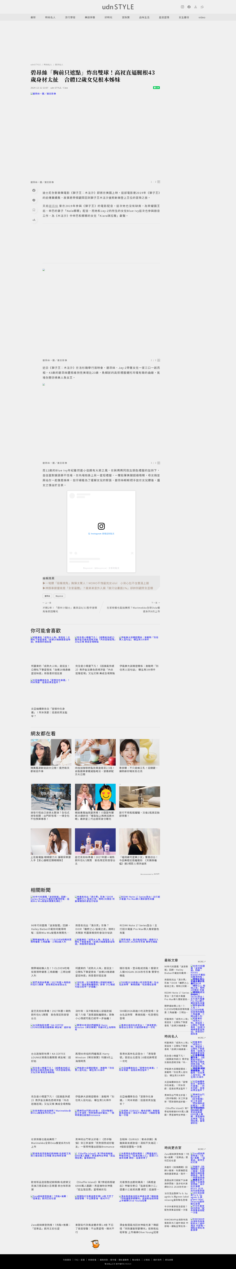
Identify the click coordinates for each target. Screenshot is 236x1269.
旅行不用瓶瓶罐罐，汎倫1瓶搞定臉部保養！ (139, 814)
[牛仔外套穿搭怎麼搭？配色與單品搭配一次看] (198, 1210)
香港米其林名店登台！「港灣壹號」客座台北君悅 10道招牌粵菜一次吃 (138, 1057)
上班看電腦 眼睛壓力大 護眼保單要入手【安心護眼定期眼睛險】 (51, 859)
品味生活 (144, 17)
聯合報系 (136, 1260)
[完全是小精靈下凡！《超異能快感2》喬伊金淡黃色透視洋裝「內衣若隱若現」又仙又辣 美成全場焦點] (95, 649)
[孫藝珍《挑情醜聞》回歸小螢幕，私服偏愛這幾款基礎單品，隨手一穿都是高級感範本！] (198, 1170)
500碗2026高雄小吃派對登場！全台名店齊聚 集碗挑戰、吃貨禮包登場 (139, 1014)
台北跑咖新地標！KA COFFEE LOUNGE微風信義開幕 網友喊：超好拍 (51, 1057)
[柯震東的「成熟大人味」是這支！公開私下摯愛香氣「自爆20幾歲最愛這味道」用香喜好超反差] (51, 649)
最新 (33, 17)
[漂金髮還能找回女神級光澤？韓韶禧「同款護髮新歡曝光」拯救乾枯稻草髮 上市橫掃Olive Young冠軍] (139, 1208)
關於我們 (157, 1260)
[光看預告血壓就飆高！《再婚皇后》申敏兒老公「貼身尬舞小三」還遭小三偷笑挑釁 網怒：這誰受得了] (139, 1166)
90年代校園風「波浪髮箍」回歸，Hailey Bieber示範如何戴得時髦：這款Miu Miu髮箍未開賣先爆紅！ (50, 930)
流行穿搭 (70, 17)
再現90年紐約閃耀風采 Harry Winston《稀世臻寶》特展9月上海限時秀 (94, 1057)
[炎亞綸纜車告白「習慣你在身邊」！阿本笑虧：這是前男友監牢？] (51, 692)
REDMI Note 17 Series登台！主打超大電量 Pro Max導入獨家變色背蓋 (139, 928)
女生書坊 (184, 17)
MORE (201, 962)
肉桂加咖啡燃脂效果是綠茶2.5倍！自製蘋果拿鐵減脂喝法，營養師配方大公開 (95, 771)
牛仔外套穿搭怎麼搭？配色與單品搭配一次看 (176, 1208)
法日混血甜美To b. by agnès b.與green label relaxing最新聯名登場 (176, 1196)
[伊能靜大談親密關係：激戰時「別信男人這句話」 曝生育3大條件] (139, 649)
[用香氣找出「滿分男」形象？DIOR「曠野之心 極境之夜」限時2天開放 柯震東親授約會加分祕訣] (95, 909)
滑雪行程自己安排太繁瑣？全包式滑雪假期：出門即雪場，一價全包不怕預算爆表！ (50, 816)
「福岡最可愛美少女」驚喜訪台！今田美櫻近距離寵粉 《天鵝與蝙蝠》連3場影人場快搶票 (138, 860)
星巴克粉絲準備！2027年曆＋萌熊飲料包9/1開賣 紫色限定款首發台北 (95, 860)
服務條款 (104, 1260)
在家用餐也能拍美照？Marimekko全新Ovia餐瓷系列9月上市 (50, 1142)
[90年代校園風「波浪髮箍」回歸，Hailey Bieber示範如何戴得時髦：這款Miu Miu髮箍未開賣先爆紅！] (51, 909)
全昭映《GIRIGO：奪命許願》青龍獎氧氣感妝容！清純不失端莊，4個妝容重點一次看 (139, 1142)
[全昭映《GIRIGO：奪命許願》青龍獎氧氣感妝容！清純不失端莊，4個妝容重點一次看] (139, 1123)
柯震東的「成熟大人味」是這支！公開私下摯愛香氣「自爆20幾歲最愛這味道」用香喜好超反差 (50, 669)
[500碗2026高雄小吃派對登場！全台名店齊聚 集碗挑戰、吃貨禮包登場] (139, 994)
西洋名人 (59, 64)
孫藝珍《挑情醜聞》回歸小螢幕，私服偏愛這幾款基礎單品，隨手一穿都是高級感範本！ (176, 1172)
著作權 (113, 1260)
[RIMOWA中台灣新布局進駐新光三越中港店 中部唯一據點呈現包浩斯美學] (198, 1223)
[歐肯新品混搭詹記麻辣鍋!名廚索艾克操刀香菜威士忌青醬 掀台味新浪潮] (51, 1166)
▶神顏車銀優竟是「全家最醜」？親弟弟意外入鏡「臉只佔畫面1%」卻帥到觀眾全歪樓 (98, 588)
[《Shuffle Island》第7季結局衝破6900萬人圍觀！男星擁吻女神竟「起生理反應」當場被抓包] (95, 1166)
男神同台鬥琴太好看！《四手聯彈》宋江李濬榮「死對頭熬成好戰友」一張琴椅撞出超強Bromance (94, 1142)
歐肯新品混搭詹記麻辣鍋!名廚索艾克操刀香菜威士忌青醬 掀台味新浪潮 (51, 1185)
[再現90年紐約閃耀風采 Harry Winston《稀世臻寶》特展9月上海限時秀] (95, 1037)
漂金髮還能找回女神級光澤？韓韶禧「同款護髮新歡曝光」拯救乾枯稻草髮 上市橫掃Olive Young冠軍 (139, 1228)
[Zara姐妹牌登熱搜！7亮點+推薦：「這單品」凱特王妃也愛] (51, 1208)
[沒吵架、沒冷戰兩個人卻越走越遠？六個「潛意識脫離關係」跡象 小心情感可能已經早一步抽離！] (95, 994)
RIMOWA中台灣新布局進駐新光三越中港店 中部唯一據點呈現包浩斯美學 (176, 1224)
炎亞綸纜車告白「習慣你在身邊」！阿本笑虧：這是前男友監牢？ (49, 712)
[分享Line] (34, 200)
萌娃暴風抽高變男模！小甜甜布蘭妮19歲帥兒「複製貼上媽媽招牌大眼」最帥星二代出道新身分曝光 (94, 816)
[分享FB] (34, 190)
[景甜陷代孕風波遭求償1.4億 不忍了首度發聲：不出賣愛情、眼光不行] (95, 1208)
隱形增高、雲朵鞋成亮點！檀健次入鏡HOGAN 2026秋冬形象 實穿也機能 (139, 971)
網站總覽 (169, 1260)
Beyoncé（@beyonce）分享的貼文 (101, 568)
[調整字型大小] (34, 220)
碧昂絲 (47, 596)
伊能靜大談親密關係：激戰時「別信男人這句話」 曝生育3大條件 (139, 667)
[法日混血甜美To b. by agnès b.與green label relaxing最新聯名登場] (198, 1196)
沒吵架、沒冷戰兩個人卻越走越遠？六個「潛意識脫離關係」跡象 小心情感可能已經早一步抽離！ (94, 1014)
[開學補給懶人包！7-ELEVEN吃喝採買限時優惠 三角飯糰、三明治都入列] (51, 952)
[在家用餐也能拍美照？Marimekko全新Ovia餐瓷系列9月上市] (51, 1123)
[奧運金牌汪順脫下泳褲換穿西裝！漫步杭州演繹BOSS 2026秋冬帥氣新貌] (198, 1183)
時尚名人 (50, 17)
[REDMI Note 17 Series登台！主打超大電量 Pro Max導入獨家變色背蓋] (139, 909)
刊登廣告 (67, 1260)
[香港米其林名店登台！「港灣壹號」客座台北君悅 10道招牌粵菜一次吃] (139, 1037)
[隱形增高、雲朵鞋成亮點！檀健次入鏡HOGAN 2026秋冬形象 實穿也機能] (139, 952)
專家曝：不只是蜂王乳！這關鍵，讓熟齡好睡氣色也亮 (138, 769)
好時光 (108, 17)
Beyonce (59, 596)
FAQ (77, 1260)
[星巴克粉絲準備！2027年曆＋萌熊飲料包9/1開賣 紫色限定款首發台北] (51, 994)
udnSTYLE (36, 64)
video (202, 17)
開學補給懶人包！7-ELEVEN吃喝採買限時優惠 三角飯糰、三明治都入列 (51, 971)
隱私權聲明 (124, 1260)
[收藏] (34, 210)
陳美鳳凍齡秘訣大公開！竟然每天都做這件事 (50, 769)
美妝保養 (90, 17)
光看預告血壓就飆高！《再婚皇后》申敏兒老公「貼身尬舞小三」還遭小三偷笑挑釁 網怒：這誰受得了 (139, 1187)
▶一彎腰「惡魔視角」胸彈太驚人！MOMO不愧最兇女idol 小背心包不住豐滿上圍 (96, 583)
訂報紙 (147, 1260)
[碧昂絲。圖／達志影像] (95, 135)
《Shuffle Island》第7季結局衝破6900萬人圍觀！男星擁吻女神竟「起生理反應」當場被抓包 (95, 1185)
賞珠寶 (126, 17)
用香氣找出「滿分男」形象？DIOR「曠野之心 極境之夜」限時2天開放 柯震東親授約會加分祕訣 (95, 928)
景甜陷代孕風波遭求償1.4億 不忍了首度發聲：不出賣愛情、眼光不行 (94, 1228)
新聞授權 (92, 1260)
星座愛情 (164, 17)
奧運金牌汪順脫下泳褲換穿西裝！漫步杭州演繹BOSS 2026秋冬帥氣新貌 (176, 1185)
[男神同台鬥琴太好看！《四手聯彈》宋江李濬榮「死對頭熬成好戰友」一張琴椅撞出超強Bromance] (95, 1123)
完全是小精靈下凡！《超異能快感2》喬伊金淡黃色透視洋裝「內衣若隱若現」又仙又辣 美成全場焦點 (95, 669)
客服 (83, 1260)
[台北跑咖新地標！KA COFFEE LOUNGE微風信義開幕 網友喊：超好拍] (51, 1037)
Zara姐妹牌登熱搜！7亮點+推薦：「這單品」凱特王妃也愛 (51, 1226)
